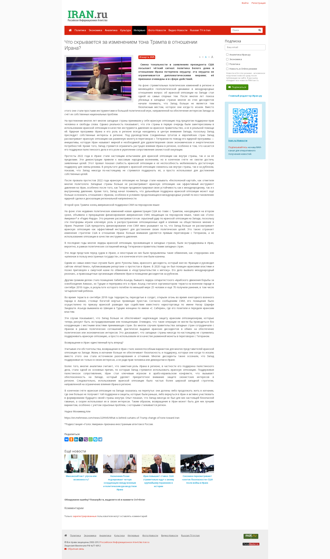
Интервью (139, 30)
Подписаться (238, 87)
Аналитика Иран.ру (240, 54)
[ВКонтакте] (66, 439)
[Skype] (95, 439)
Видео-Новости (178, 30)
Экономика (95, 30)
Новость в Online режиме (243, 68)
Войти (245, 2)
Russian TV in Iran (200, 30)
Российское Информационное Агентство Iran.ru (124, 542)
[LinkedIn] (76, 439)
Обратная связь (75, 548)
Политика (80, 30)
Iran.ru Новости (237, 140)
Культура (125, 30)
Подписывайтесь (237, 147)
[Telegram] (100, 439)
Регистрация (259, 2)
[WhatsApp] (91, 439)
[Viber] (86, 439)
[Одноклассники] (71, 439)
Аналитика (111, 30)
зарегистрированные (85, 516)
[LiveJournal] (81, 439)
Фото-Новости (157, 30)
